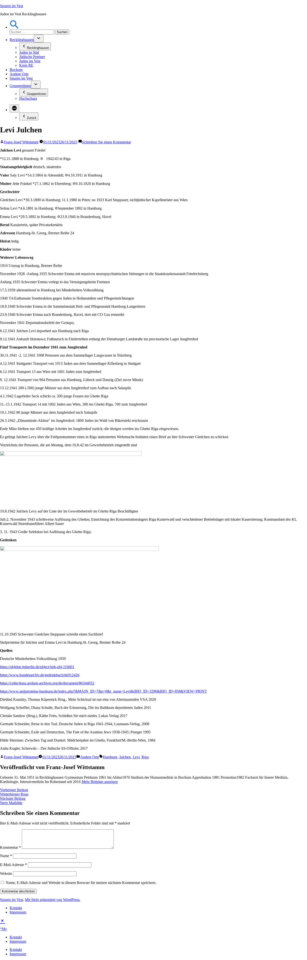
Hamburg (110, 757)
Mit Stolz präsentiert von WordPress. (52, 900)
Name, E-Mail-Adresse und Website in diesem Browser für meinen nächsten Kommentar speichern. (81, 883)
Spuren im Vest (11, 6)
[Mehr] (14, 108)
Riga (145, 757)
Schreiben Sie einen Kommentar (106, 142)
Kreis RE (26, 65)
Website (6, 874)
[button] (14, 27)
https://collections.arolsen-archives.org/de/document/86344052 (47, 683)
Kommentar (10, 847)
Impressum (18, 912)
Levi (136, 757)
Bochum (16, 70)
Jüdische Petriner (32, 57)
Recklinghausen (22, 40)
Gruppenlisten (20, 86)
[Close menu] (2, 920)
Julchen (125, 757)
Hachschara (28, 98)
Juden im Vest (29, 61)
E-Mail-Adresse (13, 865)
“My (3, 929)
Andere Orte (19, 74)
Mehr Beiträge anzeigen (100, 782)
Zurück (31, 118)
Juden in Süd (29, 52)
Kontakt (16, 908)
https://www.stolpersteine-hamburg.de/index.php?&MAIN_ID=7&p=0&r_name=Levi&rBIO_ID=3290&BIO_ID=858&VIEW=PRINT (103, 691)
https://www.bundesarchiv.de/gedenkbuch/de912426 (39, 675)
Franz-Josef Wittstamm (21, 142)
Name (6, 856)
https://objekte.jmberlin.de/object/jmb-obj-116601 (37, 667)
